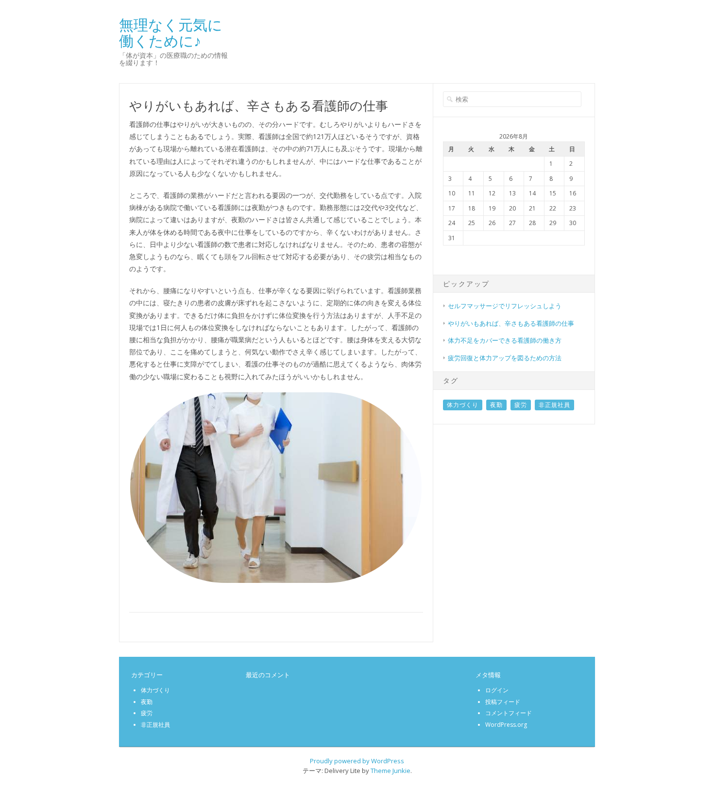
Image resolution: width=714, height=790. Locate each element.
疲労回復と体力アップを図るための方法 (504, 357)
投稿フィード (502, 702)
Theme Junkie (390, 770)
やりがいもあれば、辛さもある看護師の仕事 (511, 323)
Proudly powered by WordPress (357, 760)
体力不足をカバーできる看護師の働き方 (504, 340)
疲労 (520, 405)
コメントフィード (508, 713)
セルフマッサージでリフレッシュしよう (504, 305)
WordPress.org (506, 724)
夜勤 (496, 405)
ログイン (497, 690)
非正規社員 (554, 405)
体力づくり (462, 405)
